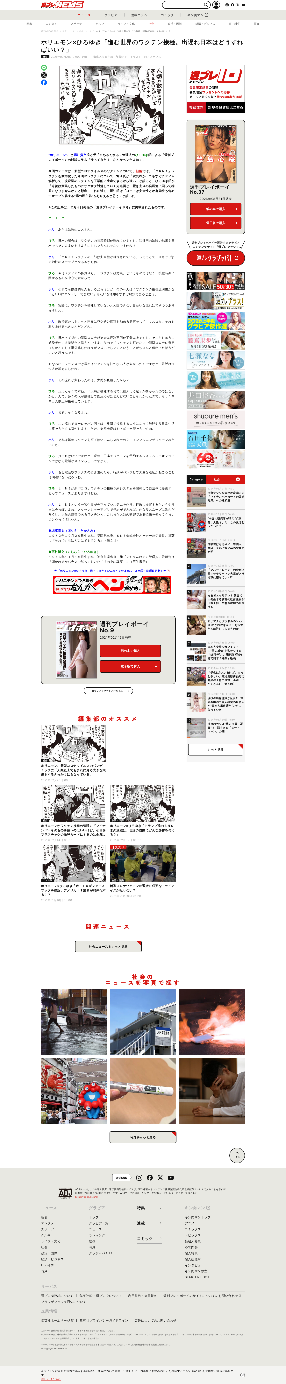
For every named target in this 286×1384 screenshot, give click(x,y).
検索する (206, 5)
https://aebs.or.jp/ (87, 1196)
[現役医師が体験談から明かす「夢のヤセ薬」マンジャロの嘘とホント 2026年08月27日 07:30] (143, 1091)
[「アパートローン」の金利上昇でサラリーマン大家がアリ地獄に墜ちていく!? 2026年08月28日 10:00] (143, 1022)
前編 (139, 171)
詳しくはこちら (51, 1379)
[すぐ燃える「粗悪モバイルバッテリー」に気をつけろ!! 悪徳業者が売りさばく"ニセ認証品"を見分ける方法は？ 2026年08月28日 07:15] (212, 1022)
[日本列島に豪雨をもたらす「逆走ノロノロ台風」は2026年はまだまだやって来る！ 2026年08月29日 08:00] (74, 1022)
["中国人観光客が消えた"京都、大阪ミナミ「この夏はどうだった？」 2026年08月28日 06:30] (74, 1091)
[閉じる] (242, 1375)
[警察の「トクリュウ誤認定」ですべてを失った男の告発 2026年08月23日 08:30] (212, 1091)
